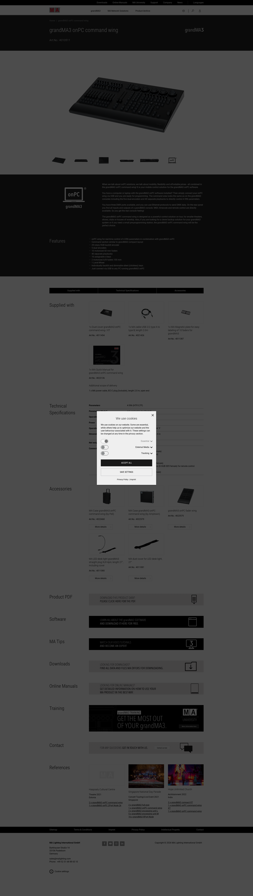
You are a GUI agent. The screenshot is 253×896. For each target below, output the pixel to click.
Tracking (145, 453)
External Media (142, 447)
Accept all (126, 463)
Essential (145, 441)
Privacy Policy (122, 479)
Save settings (126, 472)
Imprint (133, 479)
